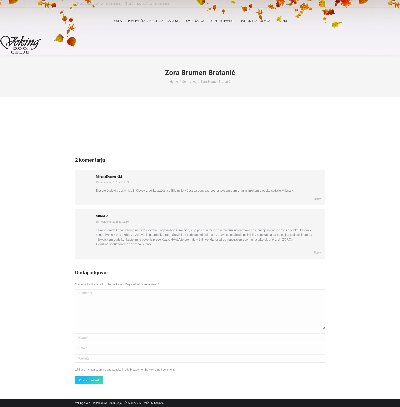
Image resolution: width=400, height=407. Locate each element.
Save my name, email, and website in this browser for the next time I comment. (127, 369)
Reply (317, 198)
